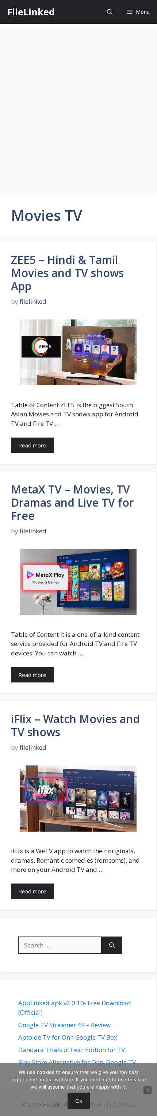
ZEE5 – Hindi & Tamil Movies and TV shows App (67, 273)
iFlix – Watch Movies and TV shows (75, 725)
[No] (147, 1090)
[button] (110, 12)
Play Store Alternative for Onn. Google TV (77, 1062)
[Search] (112, 945)
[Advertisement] (78, 106)
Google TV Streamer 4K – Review (64, 1025)
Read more (32, 445)
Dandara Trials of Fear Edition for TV (71, 1049)
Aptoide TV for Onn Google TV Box (67, 1037)
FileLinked (31, 11)
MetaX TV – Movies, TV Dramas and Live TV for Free (72, 502)
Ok (78, 1100)
